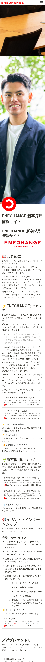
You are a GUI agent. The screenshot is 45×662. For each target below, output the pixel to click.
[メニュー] (41, 2)
